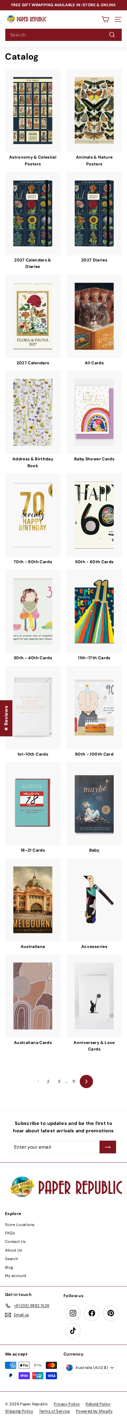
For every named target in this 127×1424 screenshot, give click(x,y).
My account (16, 1275)
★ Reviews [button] (6, 718)
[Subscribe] (108, 1147)
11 (73, 1081)
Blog (9, 1267)
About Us (13, 1250)
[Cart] (105, 19)
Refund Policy (98, 1404)
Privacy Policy (67, 1404)
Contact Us (15, 1241)
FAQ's (10, 1232)
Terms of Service (54, 1411)
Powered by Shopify (94, 1411)
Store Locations (20, 1224)
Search (11, 1258)
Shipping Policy (19, 1411)
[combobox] (63, 34)
